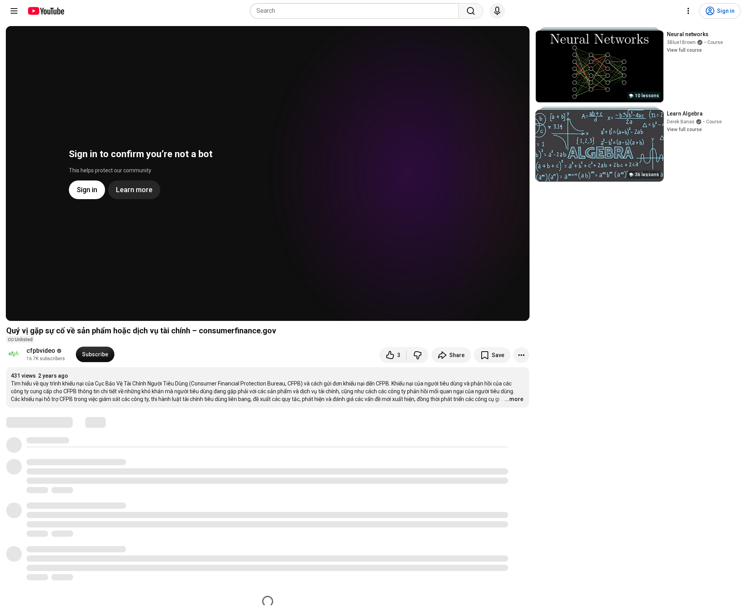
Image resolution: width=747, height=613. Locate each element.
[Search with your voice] (497, 11)
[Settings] (688, 11)
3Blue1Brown (681, 42)
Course (715, 42)
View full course (684, 50)
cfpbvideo (40, 350)
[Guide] (14, 11)
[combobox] (356, 11)
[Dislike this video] (417, 355)
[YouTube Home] (46, 11)
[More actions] (521, 355)
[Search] (470, 11)
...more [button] (514, 399)
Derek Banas (680, 121)
